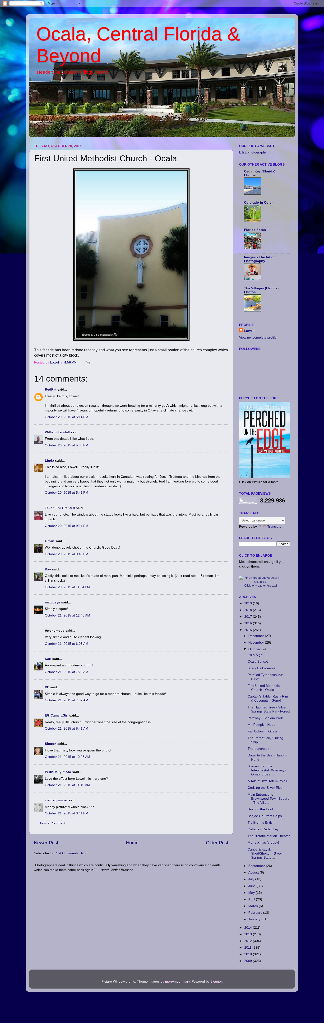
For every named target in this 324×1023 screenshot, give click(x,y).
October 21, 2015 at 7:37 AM (66, 700)
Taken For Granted (60, 508)
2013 (248, 934)
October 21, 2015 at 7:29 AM (66, 672)
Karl (48, 659)
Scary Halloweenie (261, 668)
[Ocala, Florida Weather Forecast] (260, 581)
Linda (49, 460)
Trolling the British (261, 822)
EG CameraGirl (56, 715)
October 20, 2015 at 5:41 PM (66, 492)
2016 (248, 623)
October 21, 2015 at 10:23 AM (67, 757)
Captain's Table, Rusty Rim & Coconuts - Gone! (268, 698)
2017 (248, 616)
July (251, 879)
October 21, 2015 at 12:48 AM (67, 615)
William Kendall (57, 432)
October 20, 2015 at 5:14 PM (66, 417)
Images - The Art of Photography (259, 259)
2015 (248, 630)
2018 (248, 610)
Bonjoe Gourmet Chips (265, 816)
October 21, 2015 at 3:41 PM (66, 813)
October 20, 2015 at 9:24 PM (66, 526)
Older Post (217, 842)
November (256, 642)
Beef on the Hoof (260, 809)
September (257, 866)
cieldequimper (56, 800)
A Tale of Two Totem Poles (267, 781)
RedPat (50, 389)
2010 (248, 954)
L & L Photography (253, 152)
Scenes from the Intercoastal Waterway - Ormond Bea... (267, 770)
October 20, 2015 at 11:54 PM (67, 587)
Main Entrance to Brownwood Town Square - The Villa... (268, 799)
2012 (248, 941)
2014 (248, 927)
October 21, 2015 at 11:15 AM (67, 785)
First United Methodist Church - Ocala (264, 688)
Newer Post (46, 842)
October (254, 649)
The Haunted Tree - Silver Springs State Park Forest (269, 709)
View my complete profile (258, 337)
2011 (248, 947)
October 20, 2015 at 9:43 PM (66, 554)
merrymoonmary (177, 981)
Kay (48, 569)
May (252, 892)
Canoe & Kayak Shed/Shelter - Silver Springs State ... (265, 853)
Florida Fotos (255, 230)
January (254, 919)
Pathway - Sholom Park (265, 718)
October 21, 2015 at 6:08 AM (66, 643)
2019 (248, 603)
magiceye (52, 602)
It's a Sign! (255, 655)
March (253, 906)
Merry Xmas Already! (263, 842)
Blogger (216, 981)
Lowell (249, 331)
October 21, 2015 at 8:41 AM (66, 728)
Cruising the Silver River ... (267, 787)
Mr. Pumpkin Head (261, 725)
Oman (49, 541)
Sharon (50, 744)
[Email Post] (87, 362)
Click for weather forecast (260, 585)
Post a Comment (52, 823)
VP (47, 687)
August (254, 872)
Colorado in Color (258, 202)
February (255, 912)
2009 (248, 961)
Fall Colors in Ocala (262, 731)
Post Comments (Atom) (72, 853)
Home (132, 842)
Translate (274, 526)
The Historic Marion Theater (269, 836)
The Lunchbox (258, 749)
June (252, 886)
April (252, 899)
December (256, 636)
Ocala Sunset (258, 661)
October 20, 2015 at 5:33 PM (66, 445)
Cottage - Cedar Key (263, 829)
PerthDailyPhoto (58, 772)
